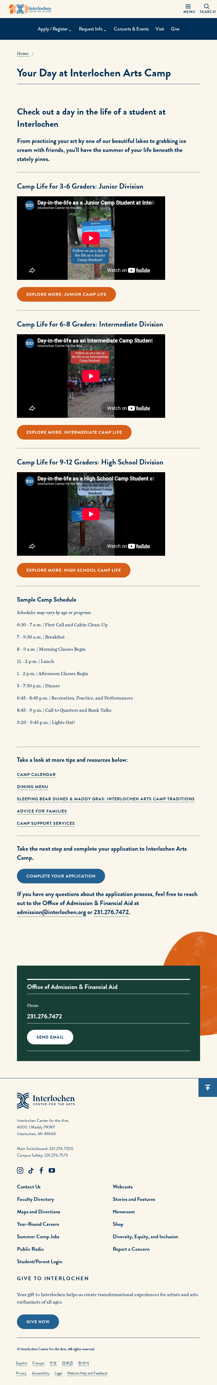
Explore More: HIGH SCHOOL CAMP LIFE (73, 570)
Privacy (21, 1373)
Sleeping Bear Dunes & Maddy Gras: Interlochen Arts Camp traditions (106, 799)
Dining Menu (32, 787)
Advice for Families (42, 811)
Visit (160, 28)
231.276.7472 (111, 912)
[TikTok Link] (31, 1170)
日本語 (67, 1363)
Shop (118, 1224)
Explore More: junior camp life (66, 294)
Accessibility (41, 1373)
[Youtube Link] (52, 1170)
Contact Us (28, 1187)
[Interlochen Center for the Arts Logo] (30, 9)
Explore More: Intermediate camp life (74, 432)
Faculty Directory (35, 1199)
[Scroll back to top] (207, 1087)
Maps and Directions (38, 1211)
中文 (53, 1363)
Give (175, 28)
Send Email (50, 1037)
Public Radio (30, 1249)
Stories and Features (134, 1199)
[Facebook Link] (41, 1170)
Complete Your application (61, 876)
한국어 (83, 1363)
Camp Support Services (46, 823)
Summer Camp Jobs (38, 1236)
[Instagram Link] (20, 1170)
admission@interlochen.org (51, 912)
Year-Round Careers (38, 1224)
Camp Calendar (36, 774)
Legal (58, 1373)
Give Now (37, 1322)
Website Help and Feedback (87, 1373)
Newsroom (124, 1211)
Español (21, 1363)
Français (38, 1363)
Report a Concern (131, 1249)
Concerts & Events (131, 28)
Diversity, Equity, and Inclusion (145, 1236)
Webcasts (123, 1187)
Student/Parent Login (39, 1261)
